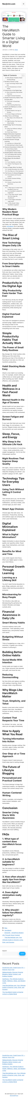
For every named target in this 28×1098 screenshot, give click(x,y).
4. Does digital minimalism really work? (14, 200)
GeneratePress (14, 1095)
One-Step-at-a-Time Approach (15, 171)
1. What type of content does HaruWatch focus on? (15, 188)
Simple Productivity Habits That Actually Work (14, 98)
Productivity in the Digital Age (13, 90)
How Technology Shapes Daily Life (14, 84)
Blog (5, 928)
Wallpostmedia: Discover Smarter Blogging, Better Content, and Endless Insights (12, 974)
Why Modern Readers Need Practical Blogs (14, 78)
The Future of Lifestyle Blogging (14, 173)
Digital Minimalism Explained (12, 134)
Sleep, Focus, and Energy (12, 116)
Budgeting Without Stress (13, 150)
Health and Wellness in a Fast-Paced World (13, 107)
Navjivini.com (8, 4)
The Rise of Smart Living (11, 81)
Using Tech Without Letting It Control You (14, 129)
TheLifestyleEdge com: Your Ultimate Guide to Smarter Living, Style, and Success (12, 940)
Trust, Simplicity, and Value (14, 162)
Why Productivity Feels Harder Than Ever (14, 93)
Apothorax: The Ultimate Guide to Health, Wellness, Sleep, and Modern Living (13, 981)
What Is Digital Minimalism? (14, 135)
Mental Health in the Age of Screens (14, 111)
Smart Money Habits (12, 149)
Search (4, 951)
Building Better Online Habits (13, 152)
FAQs (6, 185)
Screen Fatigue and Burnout (14, 114)
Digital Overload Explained (14, 95)
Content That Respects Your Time (15, 164)
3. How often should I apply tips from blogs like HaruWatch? (15, 196)
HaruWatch (10, 226)
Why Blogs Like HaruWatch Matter (12, 159)
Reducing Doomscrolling (14, 156)
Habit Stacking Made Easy (14, 105)
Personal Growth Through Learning (12, 140)
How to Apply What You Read (13, 167)
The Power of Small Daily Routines (13, 102)
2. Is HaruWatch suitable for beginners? (15, 191)
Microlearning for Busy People (14, 145)
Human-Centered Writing (14, 178)
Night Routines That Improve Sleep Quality (14, 122)
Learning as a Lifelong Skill (14, 143)
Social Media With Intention (14, 154)
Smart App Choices (12, 132)
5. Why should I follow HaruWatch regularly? (13, 203)
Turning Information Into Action (15, 169)
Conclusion (8, 180)
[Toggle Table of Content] (22, 75)
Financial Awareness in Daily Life (14, 147)
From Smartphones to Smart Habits (14, 87)
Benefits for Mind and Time (14, 137)
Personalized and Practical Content (14, 175)
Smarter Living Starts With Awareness (14, 183)
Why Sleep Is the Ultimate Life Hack (14, 118)
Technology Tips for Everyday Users (12, 125)
